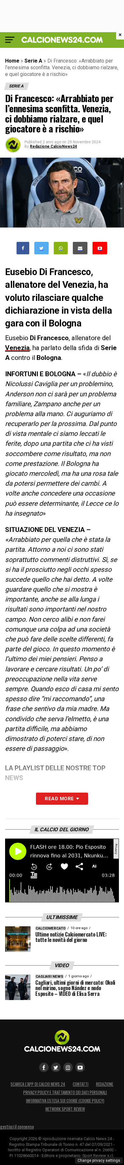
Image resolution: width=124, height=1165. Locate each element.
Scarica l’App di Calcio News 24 (37, 1084)
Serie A (33, 61)
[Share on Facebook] (23, 248)
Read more (59, 799)
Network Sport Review (65, 1109)
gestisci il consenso (17, 1126)
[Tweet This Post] (41, 248)
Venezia (17, 348)
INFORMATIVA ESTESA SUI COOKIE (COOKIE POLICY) (65, 1101)
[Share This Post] (60, 248)
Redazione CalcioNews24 (53, 146)
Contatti (80, 1084)
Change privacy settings (99, 1160)
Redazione (104, 1084)
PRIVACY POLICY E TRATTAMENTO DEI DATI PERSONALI (65, 1092)
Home (12, 61)
